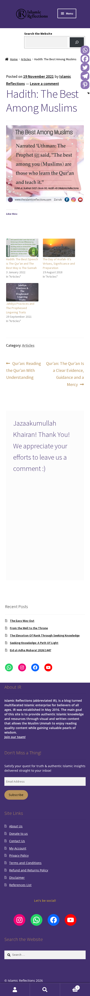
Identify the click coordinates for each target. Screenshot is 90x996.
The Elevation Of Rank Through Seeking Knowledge (45, 635)
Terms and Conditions (25, 863)
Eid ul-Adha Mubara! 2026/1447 (30, 650)
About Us (15, 826)
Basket (69, 986)
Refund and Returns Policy (28, 870)
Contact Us (17, 841)
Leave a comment (44, 83)
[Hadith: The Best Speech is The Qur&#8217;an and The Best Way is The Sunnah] (22, 248)
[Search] (77, 42)
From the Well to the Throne (29, 628)
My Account (17, 848)
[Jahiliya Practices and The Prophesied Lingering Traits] (22, 292)
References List (20, 885)
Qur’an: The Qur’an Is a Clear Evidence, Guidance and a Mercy (65, 373)
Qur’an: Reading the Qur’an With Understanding (23, 370)
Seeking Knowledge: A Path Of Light (34, 643)
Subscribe (16, 795)
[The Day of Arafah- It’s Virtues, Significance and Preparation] (59, 248)
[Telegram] (85, 76)
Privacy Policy (19, 855)
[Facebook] (85, 58)
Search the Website (38, 34)
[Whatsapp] (85, 50)
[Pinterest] (85, 84)
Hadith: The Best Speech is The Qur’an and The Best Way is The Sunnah (22, 263)
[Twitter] (85, 67)
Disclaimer (17, 878)
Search (45, 989)
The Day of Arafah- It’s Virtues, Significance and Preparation (59, 263)
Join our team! (15, 737)
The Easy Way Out (22, 621)
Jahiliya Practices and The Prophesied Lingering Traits (20, 308)
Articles (26, 59)
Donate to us (18, 834)
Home (14, 59)
